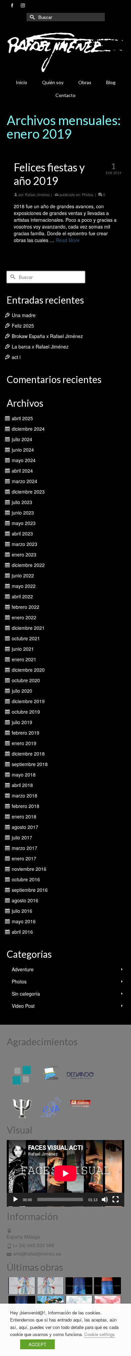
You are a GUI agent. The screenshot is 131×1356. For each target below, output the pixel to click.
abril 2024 (22, 470)
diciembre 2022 (28, 565)
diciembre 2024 (28, 428)
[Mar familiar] (78, 1285)
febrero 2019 (25, 732)
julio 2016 (22, 910)
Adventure (23, 969)
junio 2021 (23, 648)
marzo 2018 (24, 795)
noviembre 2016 (29, 868)
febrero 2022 (25, 606)
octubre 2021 (26, 638)
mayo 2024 (24, 460)
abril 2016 (22, 931)
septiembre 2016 (30, 889)
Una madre (24, 315)
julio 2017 (22, 837)
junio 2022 (23, 575)
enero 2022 (24, 617)
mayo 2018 (24, 774)
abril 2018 (22, 785)
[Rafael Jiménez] (65, 52)
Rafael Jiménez (37, 194)
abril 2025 (22, 418)
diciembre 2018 (28, 753)
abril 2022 (22, 596)
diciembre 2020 (28, 669)
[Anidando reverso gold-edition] (21, 1285)
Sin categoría (26, 993)
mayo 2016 (24, 921)
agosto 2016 (25, 900)
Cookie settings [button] (99, 1334)
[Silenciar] (104, 1199)
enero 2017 (24, 858)
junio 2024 (23, 449)
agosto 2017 (25, 827)
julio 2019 (22, 722)
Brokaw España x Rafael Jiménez (47, 336)
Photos (87, 194)
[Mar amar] (106, 1285)
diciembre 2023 (28, 491)
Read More (68, 240)
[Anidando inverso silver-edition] (49, 1285)
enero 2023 (24, 554)
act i (16, 357)
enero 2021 (24, 659)
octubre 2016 (26, 879)
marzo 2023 (24, 544)
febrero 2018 (25, 806)
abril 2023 (22, 533)
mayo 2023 (24, 523)
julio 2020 (22, 690)
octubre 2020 (26, 680)
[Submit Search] (32, 17)
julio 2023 (22, 502)
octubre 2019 (26, 711)
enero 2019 (24, 743)
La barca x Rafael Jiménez (40, 346)
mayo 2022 (24, 585)
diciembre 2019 (28, 701)
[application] (65, 1173)
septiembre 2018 (30, 764)
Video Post (23, 1005)
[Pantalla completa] (115, 1199)
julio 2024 (22, 439)
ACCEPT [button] (37, 1344)
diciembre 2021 (28, 627)
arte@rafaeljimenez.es (37, 1253)
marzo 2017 (24, 847)
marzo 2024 (24, 481)
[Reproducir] (15, 1199)
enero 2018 (24, 816)
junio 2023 (23, 512)
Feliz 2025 (23, 325)
